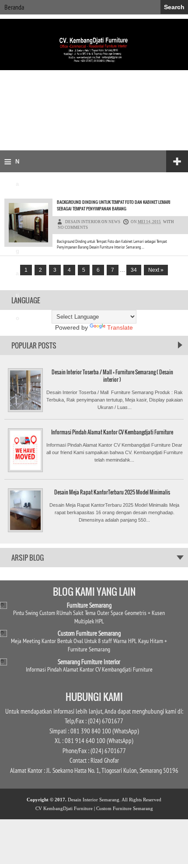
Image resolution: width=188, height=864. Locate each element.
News (114, 222)
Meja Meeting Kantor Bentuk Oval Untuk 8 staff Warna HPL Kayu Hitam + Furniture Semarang (89, 644)
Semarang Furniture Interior (89, 662)
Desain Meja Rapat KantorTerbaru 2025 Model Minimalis (112, 492)
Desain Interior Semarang (93, 799)
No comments (73, 227)
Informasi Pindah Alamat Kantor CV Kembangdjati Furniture (112, 432)
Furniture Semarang (89, 605)
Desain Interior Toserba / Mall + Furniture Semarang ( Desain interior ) (112, 375)
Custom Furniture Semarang (89, 633)
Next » (156, 270)
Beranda (14, 7)
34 (134, 270)
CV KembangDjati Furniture (64, 808)
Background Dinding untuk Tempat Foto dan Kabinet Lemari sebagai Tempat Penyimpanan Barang (114, 205)
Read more (151, 249)
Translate (120, 327)
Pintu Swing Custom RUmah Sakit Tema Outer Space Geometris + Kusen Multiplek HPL (89, 616)
